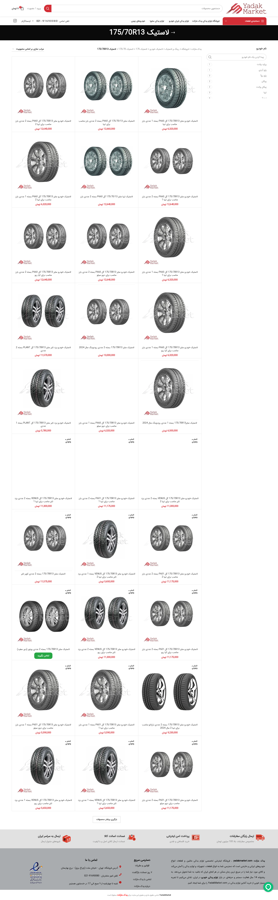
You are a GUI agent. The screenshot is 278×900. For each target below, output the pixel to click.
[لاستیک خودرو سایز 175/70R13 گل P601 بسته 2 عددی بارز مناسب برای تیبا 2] (170, 541)
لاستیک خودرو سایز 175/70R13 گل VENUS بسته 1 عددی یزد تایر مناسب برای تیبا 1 (106, 801)
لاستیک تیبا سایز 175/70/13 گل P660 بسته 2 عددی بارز (106, 196)
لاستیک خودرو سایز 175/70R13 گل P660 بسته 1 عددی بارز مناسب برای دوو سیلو (106, 424)
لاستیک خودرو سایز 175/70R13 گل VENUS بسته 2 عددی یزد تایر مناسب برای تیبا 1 (43, 500)
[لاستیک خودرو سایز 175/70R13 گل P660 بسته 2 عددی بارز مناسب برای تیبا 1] (170, 164)
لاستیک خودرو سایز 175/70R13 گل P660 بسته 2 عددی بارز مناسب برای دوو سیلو (106, 273)
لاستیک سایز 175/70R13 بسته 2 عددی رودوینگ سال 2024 (106, 347)
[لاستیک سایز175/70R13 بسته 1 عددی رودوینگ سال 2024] (170, 390)
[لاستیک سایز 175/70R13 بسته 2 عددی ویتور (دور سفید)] (43, 616)
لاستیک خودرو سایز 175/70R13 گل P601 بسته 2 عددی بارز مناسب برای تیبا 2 (170, 575)
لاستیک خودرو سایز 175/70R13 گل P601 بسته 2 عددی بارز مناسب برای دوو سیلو (170, 801)
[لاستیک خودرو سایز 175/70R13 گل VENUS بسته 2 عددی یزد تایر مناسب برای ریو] (106, 616)
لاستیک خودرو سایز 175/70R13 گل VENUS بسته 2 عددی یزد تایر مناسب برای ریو (106, 650)
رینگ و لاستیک (172, 49)
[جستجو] (47, 8)
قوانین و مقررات (142, 865)
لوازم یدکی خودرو (209, 877)
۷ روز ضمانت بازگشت (142, 872)
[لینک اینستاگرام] (15, 21)
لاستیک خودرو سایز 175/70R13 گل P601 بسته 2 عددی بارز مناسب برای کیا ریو (170, 650)
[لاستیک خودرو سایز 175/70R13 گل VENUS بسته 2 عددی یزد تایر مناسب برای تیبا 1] (43, 465)
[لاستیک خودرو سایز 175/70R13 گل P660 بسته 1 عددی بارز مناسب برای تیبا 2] (43, 164)
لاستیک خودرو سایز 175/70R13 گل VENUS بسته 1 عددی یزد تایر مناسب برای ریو (43, 801)
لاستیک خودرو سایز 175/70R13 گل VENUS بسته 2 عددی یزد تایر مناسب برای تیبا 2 (169, 500)
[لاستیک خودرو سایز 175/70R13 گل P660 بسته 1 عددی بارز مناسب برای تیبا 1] (170, 239)
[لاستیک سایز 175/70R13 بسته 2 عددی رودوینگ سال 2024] (106, 315)
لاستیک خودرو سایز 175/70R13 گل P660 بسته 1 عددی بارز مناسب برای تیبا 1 (170, 273)
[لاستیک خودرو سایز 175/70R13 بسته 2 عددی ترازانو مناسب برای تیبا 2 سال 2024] (170, 692)
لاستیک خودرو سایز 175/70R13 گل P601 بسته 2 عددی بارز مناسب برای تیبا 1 (106, 500)
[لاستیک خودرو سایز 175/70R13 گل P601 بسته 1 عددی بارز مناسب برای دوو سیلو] (43, 692)
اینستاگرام (26, 21)
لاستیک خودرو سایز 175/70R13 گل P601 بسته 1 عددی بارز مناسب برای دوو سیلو (43, 726)
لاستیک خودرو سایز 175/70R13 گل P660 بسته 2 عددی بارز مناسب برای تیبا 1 (170, 198)
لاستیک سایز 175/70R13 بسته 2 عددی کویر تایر (43, 574)
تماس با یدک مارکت (142, 879)
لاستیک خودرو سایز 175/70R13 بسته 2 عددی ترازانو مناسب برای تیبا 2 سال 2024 (170, 726)
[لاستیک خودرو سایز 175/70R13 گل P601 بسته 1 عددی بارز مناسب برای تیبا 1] (106, 692)
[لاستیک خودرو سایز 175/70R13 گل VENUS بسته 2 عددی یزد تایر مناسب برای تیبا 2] (170, 465)
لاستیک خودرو (156, 49)
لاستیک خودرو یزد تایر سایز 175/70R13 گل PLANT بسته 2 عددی (43, 349)
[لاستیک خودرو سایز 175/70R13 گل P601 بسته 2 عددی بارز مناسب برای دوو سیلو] (170, 767)
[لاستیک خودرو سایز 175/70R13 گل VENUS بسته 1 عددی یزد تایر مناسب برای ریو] (43, 767)
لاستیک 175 (141, 49)
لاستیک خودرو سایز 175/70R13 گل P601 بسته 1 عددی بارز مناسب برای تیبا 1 (106, 726)
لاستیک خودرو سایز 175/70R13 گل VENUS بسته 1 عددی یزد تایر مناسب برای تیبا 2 (106, 575)
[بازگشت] (173, 32)
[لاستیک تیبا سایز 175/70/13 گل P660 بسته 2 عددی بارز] (106, 164)
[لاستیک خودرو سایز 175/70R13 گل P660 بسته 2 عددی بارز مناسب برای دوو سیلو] (106, 239)
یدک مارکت (196, 49)
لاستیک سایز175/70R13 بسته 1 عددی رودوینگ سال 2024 (169, 423)
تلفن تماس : (53, 21)
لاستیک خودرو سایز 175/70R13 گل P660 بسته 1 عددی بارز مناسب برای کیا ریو (170, 349)
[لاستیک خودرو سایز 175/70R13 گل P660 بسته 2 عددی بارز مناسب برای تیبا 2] (43, 88)
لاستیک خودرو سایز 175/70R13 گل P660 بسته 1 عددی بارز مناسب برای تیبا (170, 122)
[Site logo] (246, 8)
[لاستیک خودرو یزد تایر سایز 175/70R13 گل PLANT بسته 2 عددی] (43, 315)
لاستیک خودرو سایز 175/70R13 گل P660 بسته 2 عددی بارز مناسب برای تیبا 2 (43, 122)
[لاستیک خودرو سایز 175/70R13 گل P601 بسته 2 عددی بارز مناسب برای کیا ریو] (170, 616)
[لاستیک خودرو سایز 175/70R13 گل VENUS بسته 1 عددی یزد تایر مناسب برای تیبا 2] (106, 541)
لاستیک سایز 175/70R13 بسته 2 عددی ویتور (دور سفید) (43, 649)
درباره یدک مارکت (142, 886)
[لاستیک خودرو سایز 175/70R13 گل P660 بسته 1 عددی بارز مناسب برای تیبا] (170, 88)
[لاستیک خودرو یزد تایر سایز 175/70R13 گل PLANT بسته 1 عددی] (43, 390)
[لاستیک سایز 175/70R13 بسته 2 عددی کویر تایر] (43, 541)
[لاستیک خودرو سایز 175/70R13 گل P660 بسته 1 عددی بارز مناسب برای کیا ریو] (170, 315)
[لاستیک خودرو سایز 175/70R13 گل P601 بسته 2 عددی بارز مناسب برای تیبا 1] (106, 465)
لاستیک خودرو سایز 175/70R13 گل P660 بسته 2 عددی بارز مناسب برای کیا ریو (43, 273)
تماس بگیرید (43, 655)
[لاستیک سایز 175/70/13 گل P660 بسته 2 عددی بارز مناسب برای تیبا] (106, 88)
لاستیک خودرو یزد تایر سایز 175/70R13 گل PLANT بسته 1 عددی (43, 424)
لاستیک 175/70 (125, 49)
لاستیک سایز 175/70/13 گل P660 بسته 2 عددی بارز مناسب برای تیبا (107, 122)
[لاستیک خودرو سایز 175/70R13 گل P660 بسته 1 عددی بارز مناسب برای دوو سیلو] (106, 390)
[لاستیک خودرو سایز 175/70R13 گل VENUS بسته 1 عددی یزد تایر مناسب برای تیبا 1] (106, 767)
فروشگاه (185, 49)
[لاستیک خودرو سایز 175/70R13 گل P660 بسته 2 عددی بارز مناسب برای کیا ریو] (43, 239)
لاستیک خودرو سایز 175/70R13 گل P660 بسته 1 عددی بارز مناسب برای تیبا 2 (43, 198)
